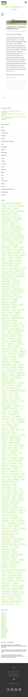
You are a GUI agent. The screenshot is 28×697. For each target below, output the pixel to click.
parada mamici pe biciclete (8, 263)
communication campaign (7, 533)
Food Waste (3, 163)
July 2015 (3, 633)
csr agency (20, 356)
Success (4, 260)
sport (3, 343)
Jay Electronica (12, 463)
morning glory (5, 211)
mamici (3, 255)
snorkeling (15, 468)
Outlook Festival (6, 476)
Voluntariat (3, 194)
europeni (18, 226)
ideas (3, 271)
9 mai (9, 411)
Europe (2, 158)
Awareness (21, 559)
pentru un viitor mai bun (19, 570)
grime (9, 455)
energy (22, 523)
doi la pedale (5, 359)
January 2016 (4, 628)
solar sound (21, 310)
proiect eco (20, 234)
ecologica (9, 346)
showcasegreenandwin (16, 341)
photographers (13, 390)
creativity (15, 583)
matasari (20, 494)
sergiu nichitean (20, 375)
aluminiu (4, 403)
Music (2, 175)
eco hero (23, 479)
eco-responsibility (15, 315)
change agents (11, 242)
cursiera (16, 349)
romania (22, 585)
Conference (3, 135)
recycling (13, 567)
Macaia (3, 447)
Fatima (3, 461)
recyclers (4, 390)
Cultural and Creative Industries (7, 141)
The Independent (13, 466)
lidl (9, 588)
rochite (8, 494)
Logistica (4, 258)
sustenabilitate (5, 585)
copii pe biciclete (6, 500)
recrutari (11, 385)
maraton (18, 416)
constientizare (20, 520)
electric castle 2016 (13, 523)
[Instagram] (19, 689)
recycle (20, 364)
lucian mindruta (5, 216)
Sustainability (5, 601)
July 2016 (3, 622)
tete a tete (21, 273)
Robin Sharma (18, 260)
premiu (13, 216)
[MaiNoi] (3, 3)
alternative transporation (17, 317)
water (10, 398)
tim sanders (22, 434)
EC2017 (15, 369)
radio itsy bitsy (14, 286)
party (12, 211)
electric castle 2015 (14, 502)
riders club (22, 88)
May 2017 (3, 618)
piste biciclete (5, 302)
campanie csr (21, 354)
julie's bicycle (16, 406)
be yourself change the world (9, 382)
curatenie (19, 385)
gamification (18, 203)
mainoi (17, 604)
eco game (4, 562)
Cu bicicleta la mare (13, 245)
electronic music (6, 552)
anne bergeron (5, 434)
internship (11, 375)
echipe (14, 307)
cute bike (4, 393)
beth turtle (14, 434)
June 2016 (3, 623)
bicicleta (8, 81)
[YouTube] (16, 689)
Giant (19, 83)
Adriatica (4, 463)
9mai (21, 408)
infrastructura (5, 351)
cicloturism (14, 557)
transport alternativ (17, 588)
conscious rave (20, 211)
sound (22, 325)
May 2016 (3, 624)
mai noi (11, 226)
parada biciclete (6, 299)
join (10, 393)
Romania (24, 31)
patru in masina (5, 304)
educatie (21, 497)
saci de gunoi (5, 474)
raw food (15, 208)
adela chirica (19, 297)
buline (21, 489)
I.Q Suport (4, 442)
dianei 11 (8, 421)
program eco (5, 546)
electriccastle (17, 333)
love (23, 429)
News (20, 31)
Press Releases (4, 180)
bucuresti (11, 580)
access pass (9, 369)
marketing (20, 250)
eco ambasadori (5, 559)
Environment (3, 155)
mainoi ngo (11, 536)
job (18, 224)
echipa (15, 83)
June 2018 (3, 614)
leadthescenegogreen (7, 203)
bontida (4, 588)
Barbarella (4, 466)
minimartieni (15, 299)
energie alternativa (6, 349)
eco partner (12, 356)
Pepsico (15, 86)
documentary (5, 224)
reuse (14, 364)
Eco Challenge (11, 598)
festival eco (17, 239)
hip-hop (15, 505)
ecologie (12, 554)
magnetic (14, 432)
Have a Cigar (5, 419)
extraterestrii (5, 286)
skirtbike (13, 510)
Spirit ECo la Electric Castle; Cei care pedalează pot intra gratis (14, 650)
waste (16, 395)
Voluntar (11, 258)
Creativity (3, 138)
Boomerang (4, 395)
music (17, 580)
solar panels (17, 312)
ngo (3, 369)
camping (10, 312)
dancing (4, 312)
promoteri (4, 385)
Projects (3, 183)
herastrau (14, 552)
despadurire (14, 515)
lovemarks (4, 437)
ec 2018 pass (21, 401)
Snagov (16, 403)
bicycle (22, 580)
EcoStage (4, 338)
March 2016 (4, 627)
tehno (20, 453)
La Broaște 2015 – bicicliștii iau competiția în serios (16, 27)
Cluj (22, 591)
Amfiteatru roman (14, 474)
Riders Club (23, 53)
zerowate (12, 336)
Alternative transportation (15, 575)
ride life (21, 513)
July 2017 (3, 615)
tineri (15, 213)
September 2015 (5, 631)
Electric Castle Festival (16, 601)
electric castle (9, 604)
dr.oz (3, 208)
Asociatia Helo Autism (17, 476)
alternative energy (6, 307)
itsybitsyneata (5, 278)
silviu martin (13, 367)
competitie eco (5, 557)
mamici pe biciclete (6, 583)
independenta (16, 281)
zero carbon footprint (14, 562)
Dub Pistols (4, 427)
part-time (13, 224)
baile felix (4, 206)
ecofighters (5, 336)
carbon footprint (6, 541)
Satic (15, 445)
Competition (5, 554)
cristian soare (5, 377)
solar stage (5, 528)
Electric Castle (4, 152)
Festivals (3, 161)
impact (12, 372)
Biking (2, 127)
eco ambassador (6, 591)
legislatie (17, 346)
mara (3, 492)
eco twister (4, 367)
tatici (24, 252)
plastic (21, 304)
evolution (22, 268)
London (9, 208)
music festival (5, 372)
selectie (21, 247)
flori (22, 492)
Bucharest (18, 258)
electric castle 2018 (6, 570)
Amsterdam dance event (7, 221)
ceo (8, 432)
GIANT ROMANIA (14, 518)
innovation (4, 502)
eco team (15, 393)
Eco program (18, 596)
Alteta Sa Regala (6, 484)
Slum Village (5, 453)
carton (10, 403)
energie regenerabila (19, 237)
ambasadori (22, 351)
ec (22, 239)
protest (4, 411)
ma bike (14, 484)
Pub (3, 421)
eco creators (5, 341)
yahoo (3, 432)
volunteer (4, 375)
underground (5, 458)
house (22, 474)
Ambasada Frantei (17, 219)
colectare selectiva (6, 505)
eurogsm (9, 250)
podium (20, 86)
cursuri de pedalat (6, 294)
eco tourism (13, 359)
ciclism (24, 81)
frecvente (13, 278)
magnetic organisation (15, 437)
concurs (4, 575)
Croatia (14, 497)
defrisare (4, 414)
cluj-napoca (12, 206)
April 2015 (3, 637)
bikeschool (4, 297)
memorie (4, 265)
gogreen (10, 333)
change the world (19, 271)
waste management (6, 364)
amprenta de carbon (18, 539)
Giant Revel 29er (10, 71)
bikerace (9, 492)
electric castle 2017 (6, 539)
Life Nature (4, 440)
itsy (18, 284)
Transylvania (5, 518)
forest (3, 333)
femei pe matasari (6, 497)
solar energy (5, 315)
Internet (2, 166)
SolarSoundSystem (15, 377)
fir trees (4, 445)
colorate (16, 492)
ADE (16, 221)
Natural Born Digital (12, 447)
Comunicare (19, 554)
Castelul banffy (5, 549)
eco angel (17, 398)
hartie (12, 429)
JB (22, 406)
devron (3, 526)
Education (3, 149)
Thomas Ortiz (5, 317)
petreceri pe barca (6, 468)
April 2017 (3, 619)
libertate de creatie (12, 513)
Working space (20, 419)
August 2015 (4, 632)
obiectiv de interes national (12, 388)
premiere (4, 237)
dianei (14, 421)
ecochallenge (5, 232)
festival (19, 598)
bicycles (4, 354)
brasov (15, 489)
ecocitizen (4, 536)
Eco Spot (4, 523)
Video (18, 429)
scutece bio (13, 302)
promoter (20, 367)
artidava (18, 440)
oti (21, 471)
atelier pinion (5, 567)
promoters (4, 380)
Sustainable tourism (6, 213)
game (17, 533)
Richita (10, 445)
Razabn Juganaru (6, 406)
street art (4, 471)
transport (4, 398)
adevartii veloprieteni (17, 289)
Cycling (3, 596)
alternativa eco (11, 572)
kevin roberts (5, 429)
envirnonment (5, 520)
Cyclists (16, 424)
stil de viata (19, 343)
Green (3, 572)
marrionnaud (5, 291)
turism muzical (5, 507)
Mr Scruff (21, 458)
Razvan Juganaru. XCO (7, 487)
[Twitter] (12, 689)
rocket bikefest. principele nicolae (10, 481)
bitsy (13, 284)
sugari (16, 255)
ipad (14, 250)
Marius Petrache (6, 416)
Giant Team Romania (6, 489)
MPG (7, 86)
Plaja (21, 507)
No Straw (12, 380)
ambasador (14, 351)
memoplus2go (5, 268)
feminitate (10, 276)
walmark (16, 265)
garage (15, 455)
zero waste (14, 593)
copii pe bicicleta (6, 289)
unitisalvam (15, 411)
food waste (14, 304)
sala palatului (21, 206)
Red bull (4, 245)
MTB (16, 487)
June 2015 (3, 635)
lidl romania (12, 338)
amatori (15, 247)
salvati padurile (5, 515)
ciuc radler (14, 323)
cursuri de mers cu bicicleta (17, 291)
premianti (8, 88)
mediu (13, 500)
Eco (3, 604)
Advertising (4, 226)
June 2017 (3, 616)
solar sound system (12, 320)
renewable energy (15, 328)
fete (3, 494)
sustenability (5, 510)
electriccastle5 (16, 541)
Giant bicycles (14, 408)
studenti (19, 263)
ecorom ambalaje (13, 471)
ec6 (11, 528)
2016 (9, 229)
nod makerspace (5, 362)
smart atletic (16, 294)
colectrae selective (6, 239)
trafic (3, 320)
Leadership (3, 169)
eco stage (17, 526)
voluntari (14, 559)
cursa (21, 349)
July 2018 (3, 612)
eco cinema (19, 242)
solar (9, 354)
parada (13, 549)
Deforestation (4, 147)
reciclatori (21, 382)
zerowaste (22, 528)
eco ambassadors (6, 531)
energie (10, 265)
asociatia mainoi (5, 593)
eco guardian (5, 401)
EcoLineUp (19, 336)
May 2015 (3, 636)
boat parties (13, 453)
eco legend (13, 401)
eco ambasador (21, 510)
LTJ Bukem (9, 461)
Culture (2, 144)
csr (20, 323)
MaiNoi (17, 40)
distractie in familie (6, 281)
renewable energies (19, 330)
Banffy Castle (10, 578)
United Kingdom (4, 192)
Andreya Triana (17, 461)
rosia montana (10, 343)
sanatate (10, 330)
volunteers (14, 585)
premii (10, 237)
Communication (4, 132)
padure (11, 86)
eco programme (15, 362)
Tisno (20, 463)
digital (3, 229)
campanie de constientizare (8, 234)
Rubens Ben (16, 325)
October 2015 (4, 629)
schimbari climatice (6, 219)
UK (12, 416)
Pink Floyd (12, 419)
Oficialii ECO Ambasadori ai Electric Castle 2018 (12, 114)
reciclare (19, 572)
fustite (14, 494)
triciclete (10, 255)
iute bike (19, 338)
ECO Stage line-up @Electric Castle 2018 (10, 111)
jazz (21, 466)
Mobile (2, 172)
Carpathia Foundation (14, 442)
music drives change (15, 232)
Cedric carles (5, 328)
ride (3, 388)
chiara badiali (5, 408)
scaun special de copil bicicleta (9, 273)
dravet (11, 297)
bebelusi (22, 255)
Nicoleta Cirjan (14, 31)
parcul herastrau (20, 276)
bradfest (12, 440)
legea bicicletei (5, 310)
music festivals (20, 372)
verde (3, 346)
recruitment (22, 390)
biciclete (10, 596)
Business (3, 130)
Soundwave (13, 458)
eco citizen (4, 565)
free (21, 369)
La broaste (23, 83)
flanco (3, 242)
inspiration (9, 271)
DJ (22, 328)
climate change (5, 323)
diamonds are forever (17, 229)
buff (3, 250)
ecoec (15, 528)
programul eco (13, 565)
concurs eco (22, 544)
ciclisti (3, 330)
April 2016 (3, 625)
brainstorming (14, 268)
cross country (9, 83)
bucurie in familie (6, 284)
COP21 (19, 216)
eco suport (4, 356)
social (11, 395)
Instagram (15, 531)
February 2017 (4, 620)
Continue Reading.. (11, 77)
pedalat (13, 310)
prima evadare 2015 (13, 414)
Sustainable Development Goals (7, 189)
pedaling (10, 526)
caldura (19, 81)
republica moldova (6, 247)
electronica (14, 507)
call (12, 546)
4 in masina (10, 252)
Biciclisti (4, 580)
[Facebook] (8, 689)
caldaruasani (14, 81)
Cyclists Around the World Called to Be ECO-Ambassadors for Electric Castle (13, 657)
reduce (17, 546)
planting (21, 445)
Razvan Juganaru (15, 88)
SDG (14, 354)
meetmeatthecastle (6, 325)
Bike (21, 518)
